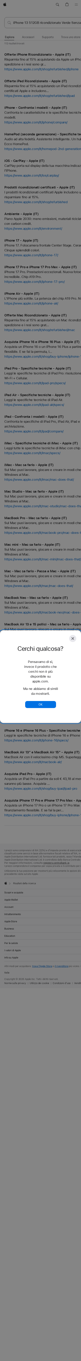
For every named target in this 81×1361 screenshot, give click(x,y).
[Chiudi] (72, 638)
